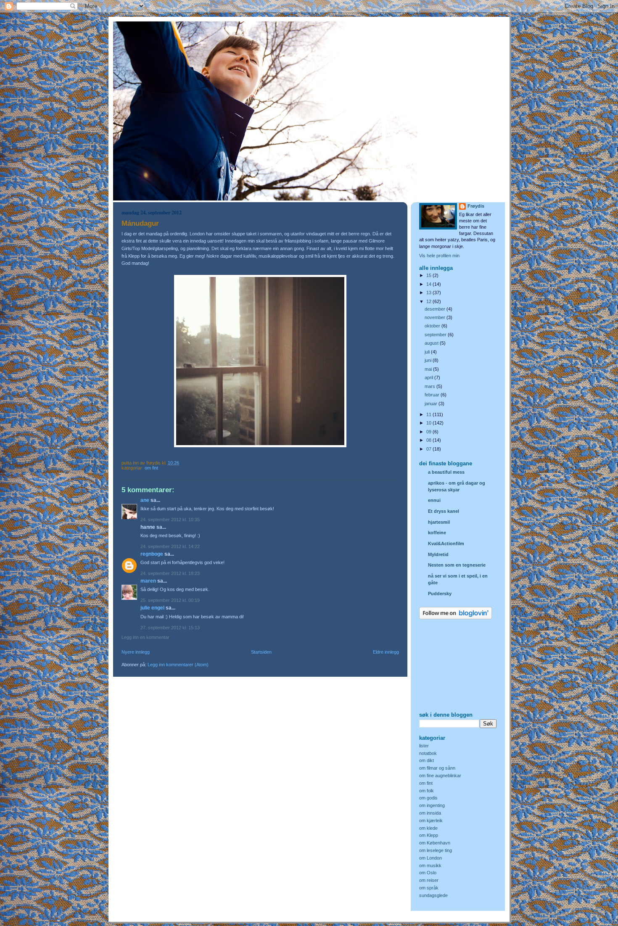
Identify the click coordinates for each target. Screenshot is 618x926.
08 (429, 440)
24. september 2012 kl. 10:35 (170, 519)
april (429, 377)
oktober (433, 325)
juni (429, 360)
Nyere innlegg (135, 651)
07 (429, 448)
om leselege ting (435, 850)
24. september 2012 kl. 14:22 (170, 546)
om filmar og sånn (437, 767)
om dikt (426, 760)
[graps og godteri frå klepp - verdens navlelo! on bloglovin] (455, 617)
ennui (434, 500)
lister (424, 745)
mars (430, 386)
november (435, 317)
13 (429, 292)
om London (430, 857)
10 (429, 422)
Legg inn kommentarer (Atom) (178, 664)
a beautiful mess (446, 472)
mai (429, 369)
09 (429, 431)
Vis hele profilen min (439, 255)
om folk (426, 790)
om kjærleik (431, 820)
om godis (428, 797)
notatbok (428, 753)
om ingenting (432, 805)
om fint (151, 467)
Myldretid (438, 554)
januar (431, 403)
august (432, 343)
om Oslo (427, 872)
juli (428, 351)
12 (429, 301)
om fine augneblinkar (440, 775)
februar (433, 394)
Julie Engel (152, 608)
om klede (428, 828)
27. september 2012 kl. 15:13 (170, 627)
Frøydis (475, 205)
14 (429, 284)
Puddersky (440, 593)
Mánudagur (140, 223)
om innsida (430, 812)
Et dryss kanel (443, 511)
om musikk (430, 865)
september (436, 334)
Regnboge (151, 554)
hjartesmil (439, 522)
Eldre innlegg (386, 651)
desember (435, 308)
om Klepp (428, 835)
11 (429, 414)
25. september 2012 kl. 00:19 (170, 600)
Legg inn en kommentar (145, 637)
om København (434, 842)
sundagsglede (433, 895)
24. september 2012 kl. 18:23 (170, 573)
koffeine (437, 532)
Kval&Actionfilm (446, 543)
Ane (144, 500)
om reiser (428, 880)
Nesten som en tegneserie (457, 564)
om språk (428, 887)
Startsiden (261, 651)
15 (429, 275)
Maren (148, 581)
